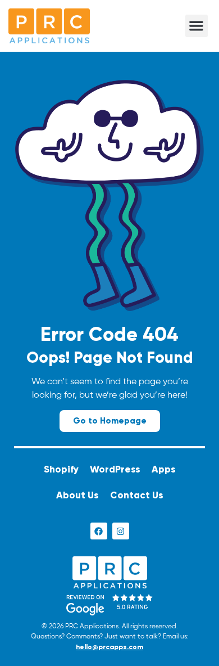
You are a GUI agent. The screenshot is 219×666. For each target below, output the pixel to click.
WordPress (115, 469)
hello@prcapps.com (109, 647)
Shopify (61, 469)
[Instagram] (120, 531)
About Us (77, 495)
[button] (196, 26)
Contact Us (136, 495)
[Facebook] (98, 531)
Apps (164, 469)
